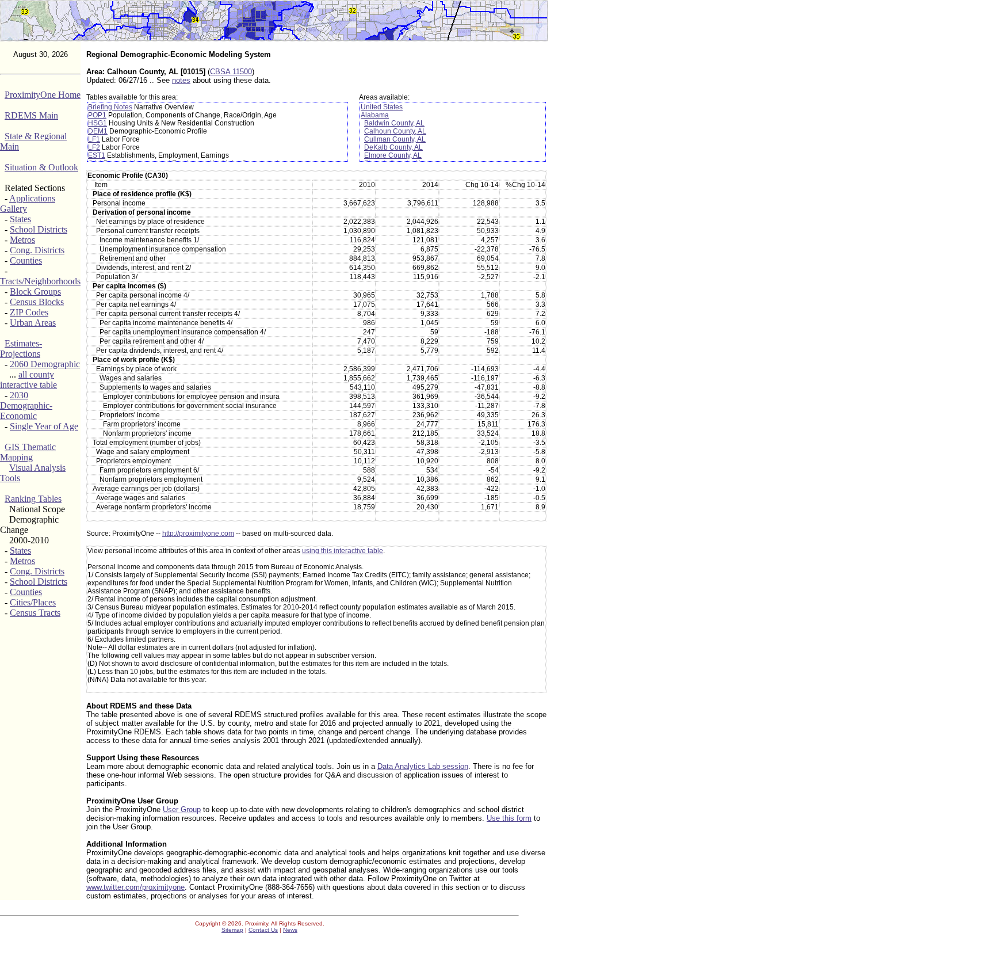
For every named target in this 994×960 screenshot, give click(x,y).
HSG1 (97, 123)
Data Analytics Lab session (422, 766)
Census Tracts (35, 613)
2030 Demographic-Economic (26, 405)
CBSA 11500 (231, 71)
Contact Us (263, 930)
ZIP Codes (29, 312)
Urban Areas (33, 322)
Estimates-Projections (21, 348)
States (20, 219)
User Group (182, 809)
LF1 (94, 139)
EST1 (96, 155)
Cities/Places (33, 602)
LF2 (94, 147)
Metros (22, 240)
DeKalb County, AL (393, 147)
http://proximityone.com (198, 533)
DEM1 (98, 131)
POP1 (97, 115)
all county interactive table (28, 379)
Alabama (375, 115)
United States (382, 107)
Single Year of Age (44, 426)
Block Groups (35, 291)
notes (181, 80)
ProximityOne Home (43, 95)
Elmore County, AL (393, 155)
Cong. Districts (37, 250)
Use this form (509, 818)
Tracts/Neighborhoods (40, 281)
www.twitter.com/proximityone (135, 887)
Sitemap (232, 930)
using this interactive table (342, 551)
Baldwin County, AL (394, 123)
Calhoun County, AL (395, 131)
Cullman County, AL (395, 139)
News (290, 930)
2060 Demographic (45, 364)
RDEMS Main (31, 115)
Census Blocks (37, 302)
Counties (26, 260)
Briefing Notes (110, 107)
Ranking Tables (33, 499)
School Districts (38, 229)
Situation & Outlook (41, 167)
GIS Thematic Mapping (28, 452)
